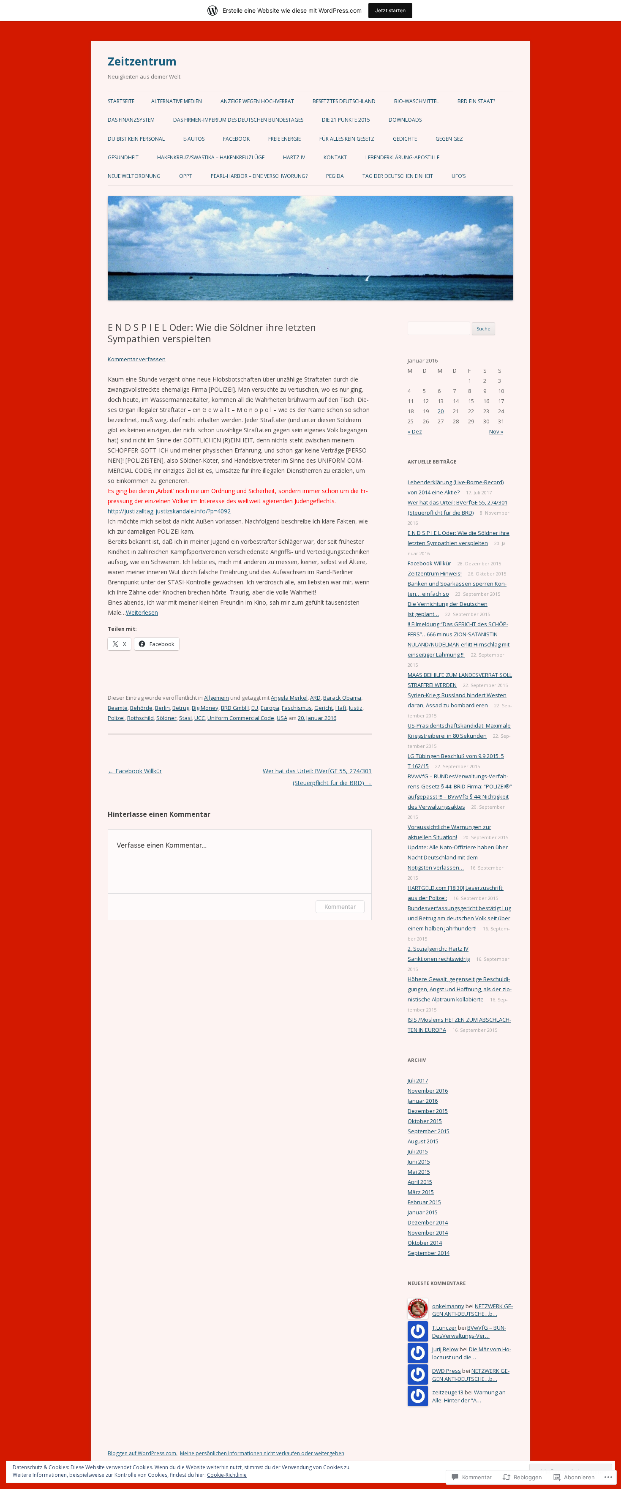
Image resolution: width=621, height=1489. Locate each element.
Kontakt (335, 157)
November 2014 (428, 1232)
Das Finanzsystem (131, 119)
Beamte (118, 708)
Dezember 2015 (428, 1111)
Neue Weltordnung (134, 176)
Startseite (121, 101)
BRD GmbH (235, 708)
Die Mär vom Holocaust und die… (471, 1353)
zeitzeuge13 (447, 1392)
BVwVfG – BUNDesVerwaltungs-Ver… (469, 1331)
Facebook (236, 138)
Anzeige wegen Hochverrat (257, 101)
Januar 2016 (423, 1100)
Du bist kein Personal (136, 138)
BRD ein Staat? (476, 101)
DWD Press (446, 1370)
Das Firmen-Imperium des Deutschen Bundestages (238, 119)
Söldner (166, 718)
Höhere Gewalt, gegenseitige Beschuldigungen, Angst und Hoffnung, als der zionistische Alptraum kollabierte (460, 989)
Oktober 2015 (425, 1121)
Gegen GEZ (449, 138)
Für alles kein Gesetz (346, 138)
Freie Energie (284, 138)
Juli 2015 (418, 1151)
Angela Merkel (289, 697)
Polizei (116, 718)
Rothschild (140, 718)
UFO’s (459, 176)
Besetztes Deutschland (344, 101)
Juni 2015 (419, 1161)
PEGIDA (335, 176)
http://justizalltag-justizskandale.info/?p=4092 (169, 511)
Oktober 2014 (425, 1242)
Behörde (141, 708)
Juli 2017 (418, 1080)
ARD (315, 697)
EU (254, 708)
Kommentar (340, 906)
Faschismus (297, 708)
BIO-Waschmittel (416, 101)
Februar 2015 (424, 1202)
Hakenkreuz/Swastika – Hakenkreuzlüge (210, 157)
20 (441, 411)
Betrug (180, 708)
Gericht (323, 708)
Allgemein (216, 697)
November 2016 (428, 1090)
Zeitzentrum (142, 61)
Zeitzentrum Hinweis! (435, 573)
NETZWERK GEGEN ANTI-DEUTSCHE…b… (472, 1310)
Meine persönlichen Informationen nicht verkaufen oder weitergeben (262, 1453)
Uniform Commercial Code (240, 718)
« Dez (415, 431)
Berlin (162, 708)
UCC (199, 718)
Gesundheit (123, 157)
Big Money (205, 708)
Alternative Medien (176, 101)
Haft (340, 708)
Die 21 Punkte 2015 (346, 119)
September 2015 (428, 1131)
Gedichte (405, 138)
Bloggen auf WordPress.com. (142, 1453)
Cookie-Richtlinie (227, 1474)
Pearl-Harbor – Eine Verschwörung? (259, 176)
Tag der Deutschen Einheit (397, 176)
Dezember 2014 (428, 1222)
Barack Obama (342, 697)
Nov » (496, 431)
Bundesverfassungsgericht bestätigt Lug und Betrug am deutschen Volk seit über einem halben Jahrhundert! (459, 918)
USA (282, 718)
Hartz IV (294, 157)
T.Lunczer (444, 1327)
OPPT (185, 176)
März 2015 (421, 1192)
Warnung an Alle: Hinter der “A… (469, 1396)
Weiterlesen (142, 612)
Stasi (185, 718)
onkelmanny (448, 1306)
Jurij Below (445, 1349)
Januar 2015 (423, 1212)
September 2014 (428, 1253)
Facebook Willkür (135, 771)
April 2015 (420, 1182)
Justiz (355, 708)
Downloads (405, 119)
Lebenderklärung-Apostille (402, 157)
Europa (270, 708)
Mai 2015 (419, 1171)
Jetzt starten (390, 10)
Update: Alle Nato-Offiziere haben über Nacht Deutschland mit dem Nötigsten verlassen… (458, 857)
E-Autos (193, 138)
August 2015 (423, 1141)
